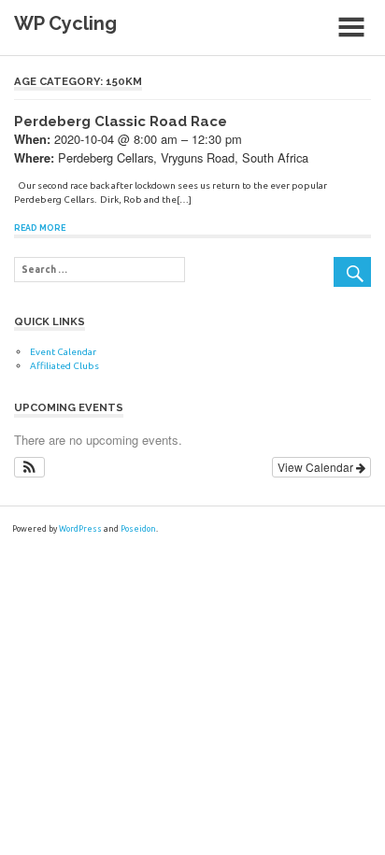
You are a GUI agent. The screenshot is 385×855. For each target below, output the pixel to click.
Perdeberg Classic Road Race (120, 121)
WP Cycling (65, 23)
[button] (29, 467)
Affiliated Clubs (64, 366)
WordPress (80, 529)
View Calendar (317, 467)
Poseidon (138, 529)
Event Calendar (63, 352)
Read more (39, 228)
